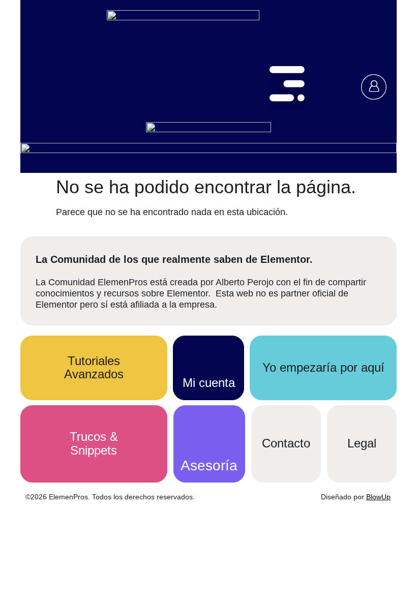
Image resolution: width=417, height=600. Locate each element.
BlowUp (378, 497)
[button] (287, 86)
